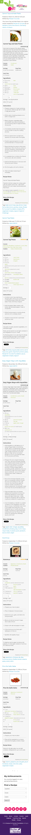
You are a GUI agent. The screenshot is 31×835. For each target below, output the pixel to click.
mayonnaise (5, 531)
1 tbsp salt (16, 92)
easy (16, 529)
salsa (20, 764)
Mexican (13, 694)
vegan (12, 532)
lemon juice (16, 89)
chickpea (15, 657)
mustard (12, 531)
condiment (5, 529)
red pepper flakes (18, 274)
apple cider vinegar (18, 423)
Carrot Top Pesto (8, 218)
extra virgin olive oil (18, 284)
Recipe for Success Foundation (11, 354)
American (13, 397)
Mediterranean (18, 249)
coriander (15, 91)
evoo (6, 352)
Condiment (14, 63)
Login (26, 816)
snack (8, 532)
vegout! (16, 211)
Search (24, 818)
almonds (7, 269)
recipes (19, 209)
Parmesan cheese (9, 272)
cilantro (8, 762)
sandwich (22, 531)
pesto (26, 352)
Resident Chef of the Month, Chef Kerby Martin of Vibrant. (14, 192)
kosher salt (16, 279)
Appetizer (5, 245)
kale (14, 80)
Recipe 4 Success (14, 18)
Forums (21, 816)
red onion (15, 713)
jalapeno (13, 762)
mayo (24, 529)
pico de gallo (20, 762)
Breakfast (11, 245)
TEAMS (13, 820)
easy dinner (19, 205)
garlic (6, 264)
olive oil (15, 94)
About (10, 816)
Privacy (19, 820)
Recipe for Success (18, 23)
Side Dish (15, 247)
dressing (12, 529)
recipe (20, 207)
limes (14, 719)
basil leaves (16, 259)
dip (19, 657)
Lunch (22, 245)
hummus (5, 659)
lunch (20, 529)
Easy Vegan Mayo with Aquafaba (14, 361)
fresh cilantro (16, 714)
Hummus (5, 538)
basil (14, 85)
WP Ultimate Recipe (24, 202)
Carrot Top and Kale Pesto (11, 13)
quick (17, 531)
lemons (7, 278)
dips (22, 657)
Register (9, 818)
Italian (12, 65)
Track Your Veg (17, 818)
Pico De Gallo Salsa (9, 666)
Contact (16, 816)
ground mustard (17, 419)
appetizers (9, 657)
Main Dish (10, 247)
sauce (23, 354)
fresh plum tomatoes (10, 711)
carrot (22, 350)
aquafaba (7, 415)
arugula (15, 261)
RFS (23, 209)
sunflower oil (8, 430)
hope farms (16, 352)
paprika (15, 593)
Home (6, 816)
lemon (11, 207)
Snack (20, 247)
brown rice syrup (9, 426)
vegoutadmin (13, 223)
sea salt (15, 421)
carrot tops (8, 84)
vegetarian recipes (7, 211)
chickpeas (7, 582)
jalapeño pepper (9, 718)
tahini (14, 588)
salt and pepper (17, 589)
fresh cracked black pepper (12, 283)
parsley (15, 87)
